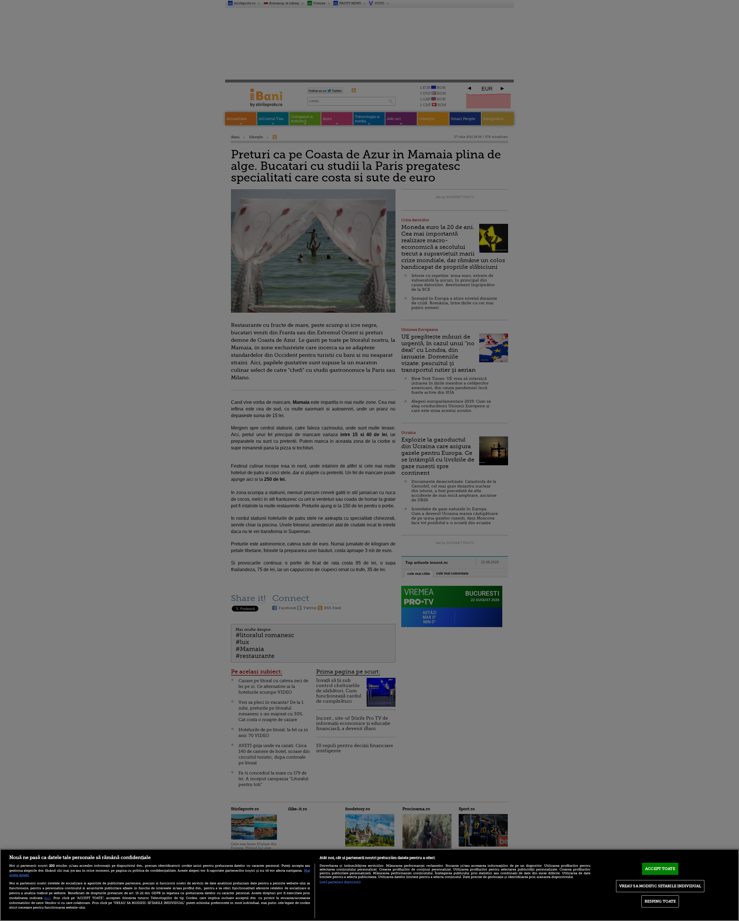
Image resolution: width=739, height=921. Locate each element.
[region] (369, 885)
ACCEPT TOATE (660, 868)
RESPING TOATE (660, 901)
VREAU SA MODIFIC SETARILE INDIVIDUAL (660, 886)
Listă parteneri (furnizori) (340, 882)
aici (47, 898)
